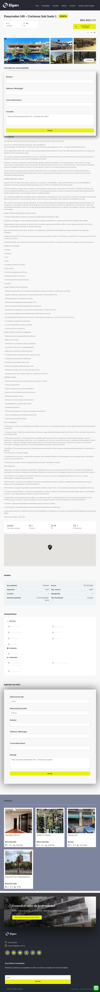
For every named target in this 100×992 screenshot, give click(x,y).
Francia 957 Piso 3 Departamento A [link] (17, 877)
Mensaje (13, 755)
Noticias (64, 6)
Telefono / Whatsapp (15, 88)
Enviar (50, 130)
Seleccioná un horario (18, 708)
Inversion (84, 811)
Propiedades (46, 6)
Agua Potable (59, 626)
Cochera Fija (14, 654)
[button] (50, 547)
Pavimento (58, 638)
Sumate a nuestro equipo (86, 6)
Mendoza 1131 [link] (73, 835)
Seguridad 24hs (15, 671)
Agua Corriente (15, 626)
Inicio (37, 6)
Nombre (9, 77)
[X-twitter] (26, 952)
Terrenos (58, 812)
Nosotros (56, 6)
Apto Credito (9, 812)
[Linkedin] (39, 952)
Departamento (17, 812)
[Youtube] (20, 952)
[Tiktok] (32, 952)
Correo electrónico (14, 100)
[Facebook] (13, 952)
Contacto (72, 6)
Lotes (53, 812)
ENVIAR (38, 981)
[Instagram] (7, 952)
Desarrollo (38, 812)
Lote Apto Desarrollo (46, 812)
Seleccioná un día (17, 697)
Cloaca (57, 632)
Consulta (10, 112)
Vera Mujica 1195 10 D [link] (12, 835)
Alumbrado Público (16, 632)
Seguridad (13, 644)
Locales (90, 811)
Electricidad (14, 638)
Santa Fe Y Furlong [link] (43, 835)
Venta (63, 16)
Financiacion (26, 812)
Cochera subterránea (62, 663)
